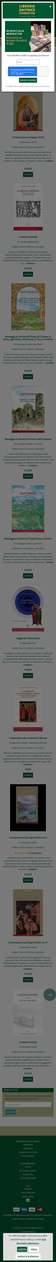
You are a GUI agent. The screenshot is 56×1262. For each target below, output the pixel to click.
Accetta (22, 1249)
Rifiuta (34, 1249)
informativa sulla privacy (40, 86)
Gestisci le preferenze (28, 1256)
